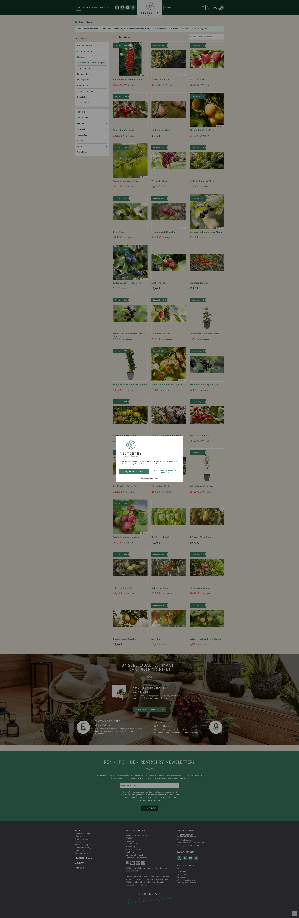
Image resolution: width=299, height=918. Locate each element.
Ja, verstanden (134, 471)
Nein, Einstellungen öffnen (165, 472)
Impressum (154, 478)
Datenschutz (145, 478)
